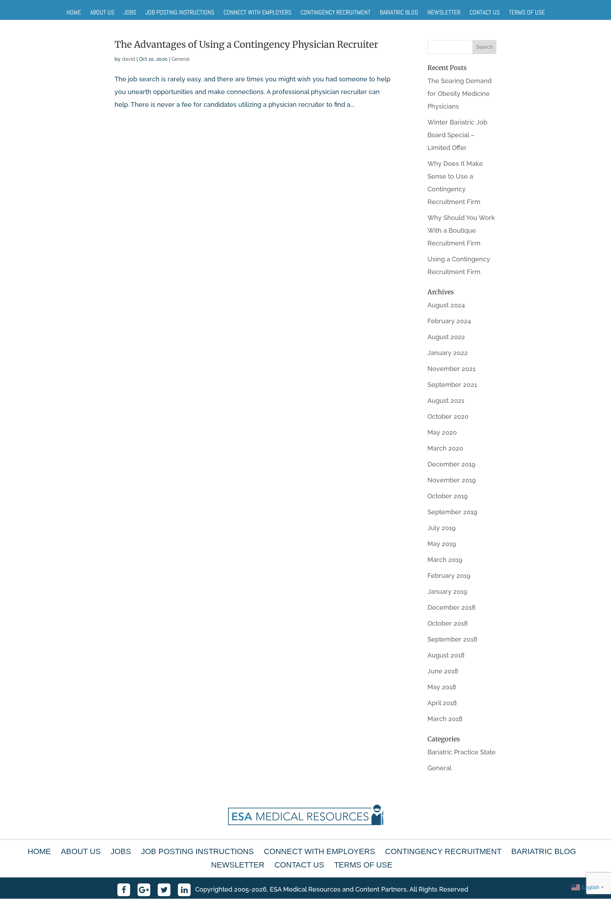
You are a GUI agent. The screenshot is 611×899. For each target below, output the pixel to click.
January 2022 (447, 352)
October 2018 (447, 623)
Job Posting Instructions (179, 12)
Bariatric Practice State (461, 752)
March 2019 (444, 559)
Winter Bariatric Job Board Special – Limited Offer (457, 134)
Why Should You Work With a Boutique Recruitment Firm (461, 230)
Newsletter (443, 12)
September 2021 (452, 384)
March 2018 (444, 719)
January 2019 (447, 591)
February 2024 (449, 321)
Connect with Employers (257, 12)
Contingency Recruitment (336, 12)
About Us (102, 12)
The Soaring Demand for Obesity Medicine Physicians (459, 93)
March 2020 (445, 448)
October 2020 (448, 416)
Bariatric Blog (399, 12)
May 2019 (441, 543)
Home (73, 12)
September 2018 (452, 639)
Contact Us (485, 12)
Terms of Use (527, 12)
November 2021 (451, 368)
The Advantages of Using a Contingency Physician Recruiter (246, 44)
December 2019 (451, 464)
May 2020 (442, 432)
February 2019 (449, 575)
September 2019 (452, 512)
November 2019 (451, 480)
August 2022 (446, 337)
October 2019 (447, 496)
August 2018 (446, 655)
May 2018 (441, 687)
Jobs (129, 12)
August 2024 (446, 305)
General (180, 59)
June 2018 (442, 671)
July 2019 (441, 528)
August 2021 (445, 400)
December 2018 (451, 607)
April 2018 (442, 703)
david (128, 59)
